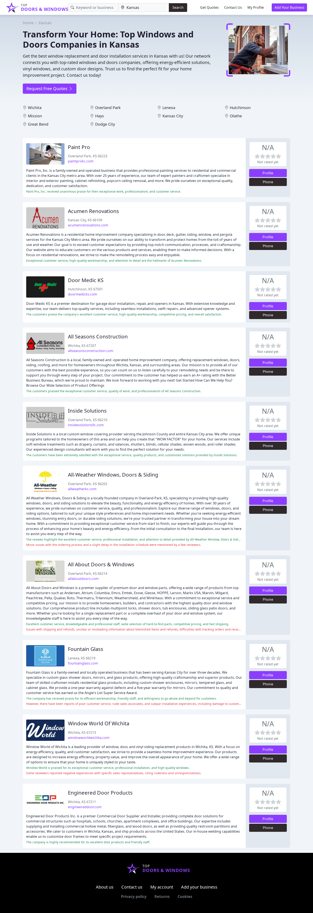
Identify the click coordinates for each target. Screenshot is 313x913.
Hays (99, 115)
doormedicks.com (82, 294)
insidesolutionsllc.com (86, 425)
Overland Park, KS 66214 (87, 573)
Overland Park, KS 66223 (87, 156)
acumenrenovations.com (88, 225)
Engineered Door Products (100, 792)
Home (28, 22)
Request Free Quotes (47, 88)
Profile (268, 173)
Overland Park (108, 107)
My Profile (255, 7)
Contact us (131, 887)
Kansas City (172, 115)
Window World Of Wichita (98, 723)
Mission (35, 115)
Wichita (35, 107)
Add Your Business (289, 7)
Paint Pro (79, 147)
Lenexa (168, 107)
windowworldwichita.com (88, 737)
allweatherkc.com (82, 489)
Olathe (236, 115)
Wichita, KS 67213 (82, 732)
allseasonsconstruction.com (90, 350)
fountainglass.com (83, 663)
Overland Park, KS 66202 (87, 483)
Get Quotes (209, 7)
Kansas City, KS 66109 (85, 220)
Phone (268, 182)
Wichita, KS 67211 (82, 801)
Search (178, 7)
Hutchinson (240, 107)
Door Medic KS (85, 280)
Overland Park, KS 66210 (87, 419)
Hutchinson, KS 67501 (85, 289)
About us (104, 887)
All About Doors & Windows (101, 564)
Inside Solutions (87, 410)
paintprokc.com (80, 161)
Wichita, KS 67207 (82, 345)
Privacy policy (133, 896)
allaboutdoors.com (83, 578)
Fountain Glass (85, 648)
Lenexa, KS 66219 (81, 658)
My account (161, 887)
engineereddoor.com (85, 807)
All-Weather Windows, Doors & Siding (113, 474)
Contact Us (233, 7)
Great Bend (38, 124)
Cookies (185, 896)
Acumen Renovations (93, 210)
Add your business (199, 887)
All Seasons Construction (98, 336)
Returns (162, 896)
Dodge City (105, 124)
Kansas (45, 22)
